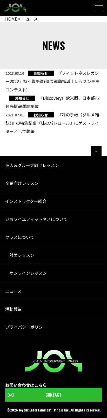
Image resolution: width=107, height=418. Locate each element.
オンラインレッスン (26, 273)
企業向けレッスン (21, 183)
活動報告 (13, 309)
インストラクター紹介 (25, 201)
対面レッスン (19, 255)
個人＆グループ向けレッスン (32, 165)
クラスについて (19, 237)
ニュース (13, 291)
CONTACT (53, 395)
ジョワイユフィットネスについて (36, 219)
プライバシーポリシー (26, 327)
